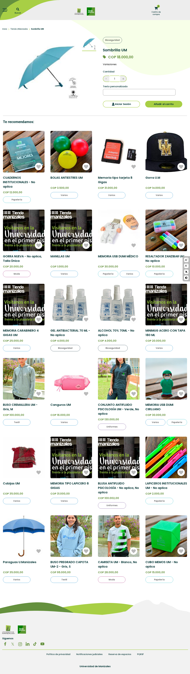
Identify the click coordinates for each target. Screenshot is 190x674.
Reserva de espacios (120, 654)
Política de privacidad (58, 654)
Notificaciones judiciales (89, 654)
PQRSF (140, 654)
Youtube (42, 644)
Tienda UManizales (19, 29)
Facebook (5, 644)
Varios (64, 195)
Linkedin (27, 644)
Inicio (4, 29)
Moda (17, 273)
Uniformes (112, 426)
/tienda (91, 8)
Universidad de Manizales (79, 11)
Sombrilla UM (37, 29)
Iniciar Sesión (123, 104)
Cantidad (108, 71)
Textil (17, 422)
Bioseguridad (112, 40)
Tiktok (35, 644)
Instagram (20, 644)
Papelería (17, 199)
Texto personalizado (115, 86)
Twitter (13, 644)
